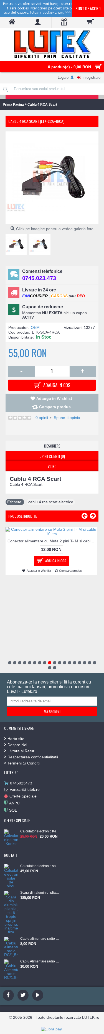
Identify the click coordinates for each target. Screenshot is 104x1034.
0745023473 (21, 783)
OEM (35, 327)
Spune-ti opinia (67, 417)
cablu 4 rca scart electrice (50, 502)
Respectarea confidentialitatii (32, 757)
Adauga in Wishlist (54, 398)
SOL (13, 810)
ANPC (14, 803)
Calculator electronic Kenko (40, 831)
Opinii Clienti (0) (52, 456)
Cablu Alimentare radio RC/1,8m (40, 961)
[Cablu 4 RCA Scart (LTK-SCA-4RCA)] (17, 243)
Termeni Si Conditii (23, 763)
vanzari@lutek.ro (25, 789)
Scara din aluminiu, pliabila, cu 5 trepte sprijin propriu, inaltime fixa (40, 893)
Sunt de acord (88, 8)
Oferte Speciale (23, 796)
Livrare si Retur (20, 751)
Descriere (52, 446)
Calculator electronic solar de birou (40, 866)
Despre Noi (17, 745)
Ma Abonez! (52, 711)
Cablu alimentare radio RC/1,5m (40, 939)
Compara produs (55, 407)
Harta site (15, 738)
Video (52, 466)
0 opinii (41, 417)
